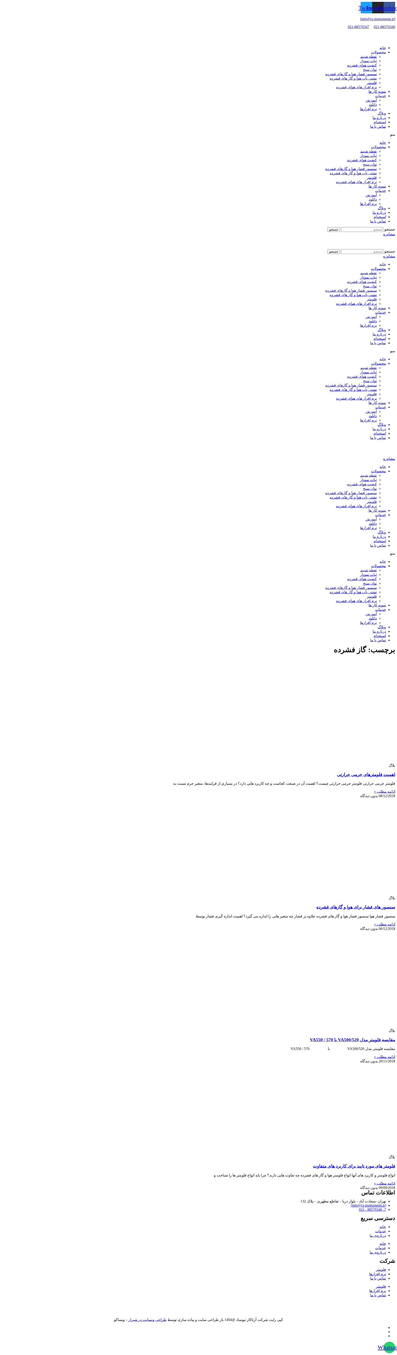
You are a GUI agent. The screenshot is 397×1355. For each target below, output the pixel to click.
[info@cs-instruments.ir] (377, 19)
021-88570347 (358, 27)
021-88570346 (384, 27)
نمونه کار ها (377, 91)
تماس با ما (378, 126)
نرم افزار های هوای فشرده (356, 87)
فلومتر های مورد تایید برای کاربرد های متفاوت (354, 1166)
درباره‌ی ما (378, 1235)
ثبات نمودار (368, 61)
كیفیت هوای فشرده (362, 65)
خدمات (380, 96)
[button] (198, 134)
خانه (383, 48)
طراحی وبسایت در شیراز (147, 1320)
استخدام (380, 122)
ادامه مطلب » (384, 791)
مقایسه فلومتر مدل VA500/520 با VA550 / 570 (352, 1039)
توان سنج (370, 70)
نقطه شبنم (368, 56)
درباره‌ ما (379, 118)
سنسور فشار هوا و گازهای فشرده (351, 74)
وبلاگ (382, 113)
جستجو (389, 229)
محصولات (378, 52)
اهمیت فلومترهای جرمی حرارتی (366, 774)
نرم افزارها (368, 109)
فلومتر (372, 83)
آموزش (371, 100)
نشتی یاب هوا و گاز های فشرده (353, 78)
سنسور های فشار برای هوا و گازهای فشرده (355, 907)
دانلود (373, 105)
